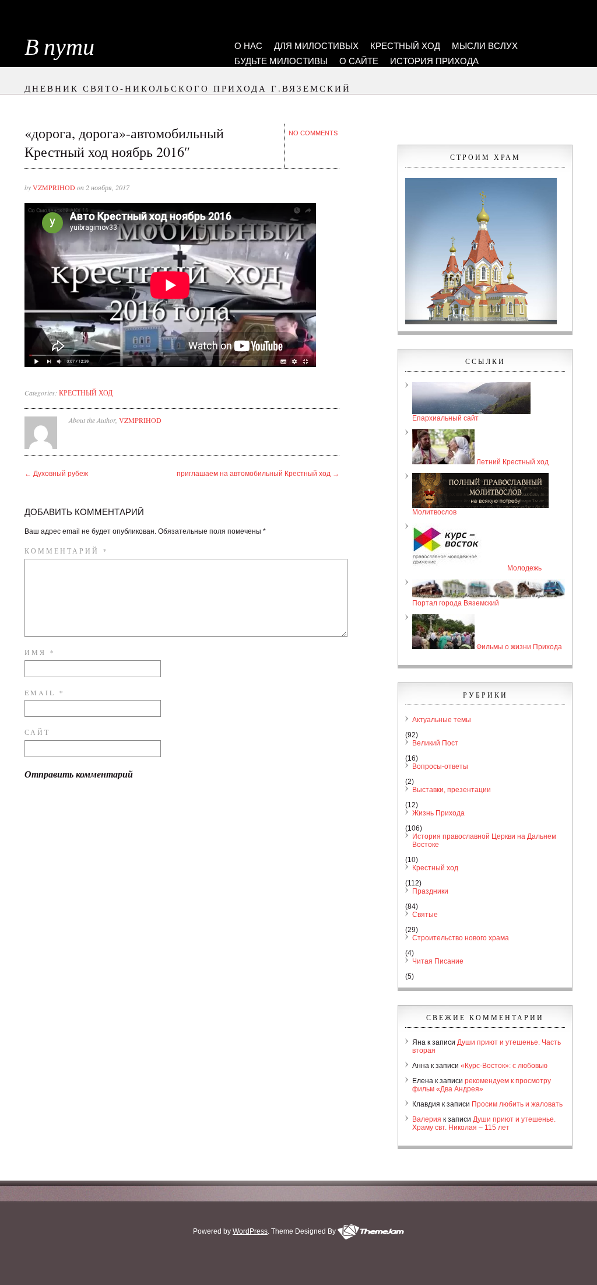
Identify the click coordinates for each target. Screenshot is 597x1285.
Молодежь (523, 568)
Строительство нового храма (460, 938)
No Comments (313, 132)
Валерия (426, 1119)
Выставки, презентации (451, 790)
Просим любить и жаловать (517, 1104)
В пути (59, 47)
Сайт (37, 732)
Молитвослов (434, 512)
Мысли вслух (485, 46)
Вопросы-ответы (440, 766)
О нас (248, 46)
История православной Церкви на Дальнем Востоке (484, 840)
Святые (425, 915)
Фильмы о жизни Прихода (518, 647)
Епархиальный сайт (445, 418)
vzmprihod (54, 187)
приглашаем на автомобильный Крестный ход (258, 474)
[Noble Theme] (371, 1231)
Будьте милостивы (281, 61)
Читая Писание (437, 961)
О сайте (358, 61)
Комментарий (65, 550)
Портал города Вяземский (455, 603)
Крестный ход (405, 46)
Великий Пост (435, 743)
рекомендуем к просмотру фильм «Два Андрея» (481, 1085)
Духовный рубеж (56, 474)
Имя (38, 652)
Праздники (430, 891)
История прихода (434, 61)
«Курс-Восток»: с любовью (504, 1066)
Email (43, 692)
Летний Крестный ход (512, 462)
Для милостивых (316, 46)
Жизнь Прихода (438, 813)
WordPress (250, 1231)
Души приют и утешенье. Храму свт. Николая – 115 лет (484, 1123)
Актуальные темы (441, 720)
